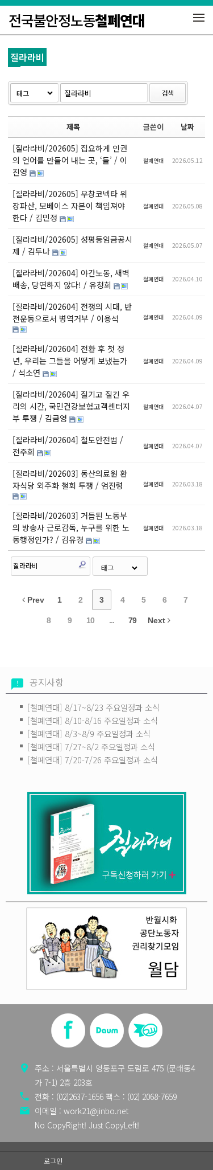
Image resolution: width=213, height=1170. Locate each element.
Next (158, 620)
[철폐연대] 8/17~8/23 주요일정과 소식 (93, 707)
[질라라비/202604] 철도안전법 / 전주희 (67, 445)
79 (132, 620)
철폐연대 (153, 160)
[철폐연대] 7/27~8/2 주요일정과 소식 (91, 746)
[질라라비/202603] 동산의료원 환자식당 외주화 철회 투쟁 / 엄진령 (69, 479)
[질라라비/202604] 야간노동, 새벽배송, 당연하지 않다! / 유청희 (71, 279)
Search (82, 564)
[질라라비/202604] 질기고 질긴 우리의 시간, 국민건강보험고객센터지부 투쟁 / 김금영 (71, 406)
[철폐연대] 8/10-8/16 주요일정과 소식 (92, 720)
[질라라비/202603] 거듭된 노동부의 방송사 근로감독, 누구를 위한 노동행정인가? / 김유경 (71, 527)
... (111, 620)
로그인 (53, 1160)
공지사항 (47, 682)
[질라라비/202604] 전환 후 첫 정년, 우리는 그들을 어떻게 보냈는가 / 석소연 (69, 360)
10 (90, 620)
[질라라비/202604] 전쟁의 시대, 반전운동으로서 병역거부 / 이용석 (72, 312)
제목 (73, 126)
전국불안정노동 (76, 20)
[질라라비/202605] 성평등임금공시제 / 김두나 (72, 245)
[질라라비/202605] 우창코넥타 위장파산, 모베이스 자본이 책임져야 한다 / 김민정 (69, 205)
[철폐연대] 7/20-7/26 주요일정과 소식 (92, 760)
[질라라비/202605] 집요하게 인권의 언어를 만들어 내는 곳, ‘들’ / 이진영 (69, 160)
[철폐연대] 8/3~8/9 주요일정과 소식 (89, 733)
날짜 (187, 126)
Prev (34, 599)
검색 (167, 92)
